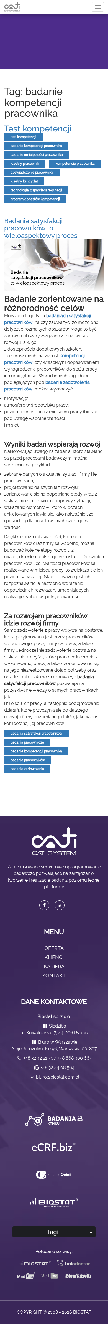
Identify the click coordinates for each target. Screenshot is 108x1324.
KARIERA (54, 966)
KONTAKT (54, 975)
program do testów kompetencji (35, 199)
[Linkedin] (60, 905)
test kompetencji (23, 137)
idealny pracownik (25, 164)
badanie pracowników (28, 760)
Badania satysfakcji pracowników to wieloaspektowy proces (41, 228)
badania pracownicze (27, 742)
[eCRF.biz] (54, 1147)
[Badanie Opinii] (54, 1174)
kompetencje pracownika (75, 164)
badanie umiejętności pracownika (37, 155)
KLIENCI (54, 957)
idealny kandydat (24, 181)
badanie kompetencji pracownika (36, 146)
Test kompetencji (37, 128)
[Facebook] (44, 905)
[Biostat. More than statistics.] (54, 1202)
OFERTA (54, 948)
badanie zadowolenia (27, 769)
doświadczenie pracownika (32, 172)
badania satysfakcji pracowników (36, 733)
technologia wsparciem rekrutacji (36, 190)
